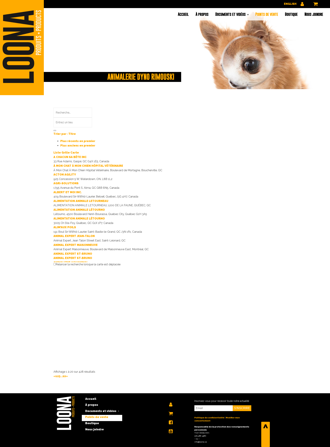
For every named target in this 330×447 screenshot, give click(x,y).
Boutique (291, 14)
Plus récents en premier (77, 141)
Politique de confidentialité (209, 418)
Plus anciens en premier (77, 145)
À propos (202, 14)
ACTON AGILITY (64, 174)
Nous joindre (314, 14)
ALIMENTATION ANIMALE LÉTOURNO (79, 209)
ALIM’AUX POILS (64, 227)
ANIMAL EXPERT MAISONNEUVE (75, 245)
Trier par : (64, 133)
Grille (66, 152)
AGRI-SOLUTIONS (66, 183)
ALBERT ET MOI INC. (67, 192)
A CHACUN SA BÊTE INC (70, 157)
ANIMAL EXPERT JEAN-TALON (74, 236)
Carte (74, 152)
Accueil (183, 14)
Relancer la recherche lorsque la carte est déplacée (88, 264)
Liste (57, 152)
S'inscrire (242, 408)
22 (64, 376)
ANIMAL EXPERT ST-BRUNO (72, 253)
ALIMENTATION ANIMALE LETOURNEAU (80, 201)
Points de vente (266, 14)
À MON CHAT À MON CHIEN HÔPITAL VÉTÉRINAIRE (88, 165)
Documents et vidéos (230, 14)
